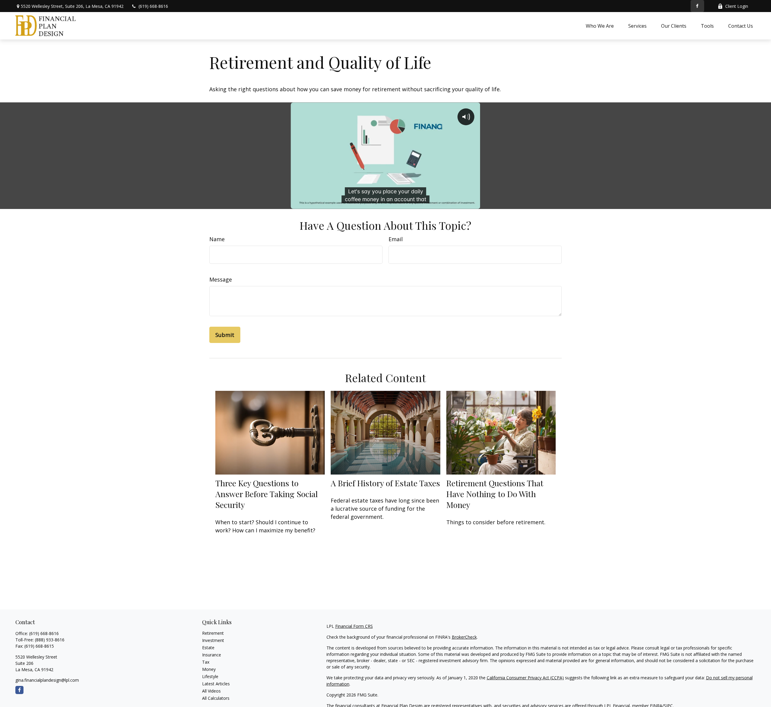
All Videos (211, 691)
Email (396, 239)
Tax (205, 662)
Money (209, 669)
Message (220, 279)
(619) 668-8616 (153, 6)
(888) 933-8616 (49, 640)
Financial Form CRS (354, 626)
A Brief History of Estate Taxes (385, 483)
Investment (213, 640)
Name (217, 239)
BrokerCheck (464, 637)
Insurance (211, 655)
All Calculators (215, 698)
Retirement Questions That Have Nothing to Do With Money (494, 494)
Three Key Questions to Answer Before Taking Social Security (266, 494)
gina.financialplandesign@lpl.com (47, 680)
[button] (599, 25)
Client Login (736, 6)
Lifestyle (210, 676)
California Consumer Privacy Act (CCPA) (525, 678)
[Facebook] (697, 6)
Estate (208, 647)
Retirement (213, 633)
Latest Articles (216, 684)
